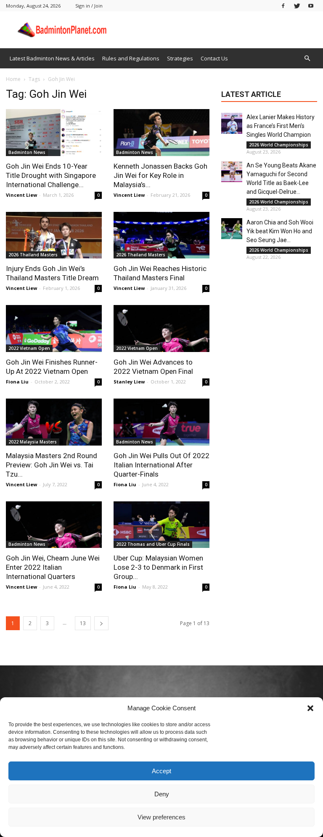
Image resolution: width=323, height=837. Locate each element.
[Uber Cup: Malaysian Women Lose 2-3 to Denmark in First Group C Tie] (161, 524)
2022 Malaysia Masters (32, 442)
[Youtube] (310, 5)
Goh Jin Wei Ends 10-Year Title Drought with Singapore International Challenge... (51, 175)
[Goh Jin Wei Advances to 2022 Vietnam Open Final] (161, 328)
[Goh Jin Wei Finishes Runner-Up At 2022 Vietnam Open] (54, 328)
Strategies (180, 58)
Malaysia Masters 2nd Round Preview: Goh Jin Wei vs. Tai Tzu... (51, 464)
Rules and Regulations (130, 58)
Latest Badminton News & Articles (52, 58)
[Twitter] (297, 5)
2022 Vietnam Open (29, 348)
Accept (161, 770)
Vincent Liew (21, 195)
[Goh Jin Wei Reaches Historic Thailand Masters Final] (161, 235)
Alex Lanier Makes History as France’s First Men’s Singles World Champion (280, 126)
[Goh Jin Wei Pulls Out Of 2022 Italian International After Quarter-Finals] (161, 422)
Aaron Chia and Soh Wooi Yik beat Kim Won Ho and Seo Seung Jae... (279, 231)
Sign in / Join (89, 6)
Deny (161, 794)
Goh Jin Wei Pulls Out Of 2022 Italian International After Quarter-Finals (161, 464)
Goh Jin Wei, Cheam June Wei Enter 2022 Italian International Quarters (53, 567)
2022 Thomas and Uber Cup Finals (153, 544)
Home (13, 79)
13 (83, 623)
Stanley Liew (129, 381)
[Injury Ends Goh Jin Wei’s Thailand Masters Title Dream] (54, 235)
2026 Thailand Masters (33, 255)
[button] (310, 708)
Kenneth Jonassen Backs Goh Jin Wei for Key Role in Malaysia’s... (160, 175)
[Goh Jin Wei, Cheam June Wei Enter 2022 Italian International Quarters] (54, 524)
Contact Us (214, 58)
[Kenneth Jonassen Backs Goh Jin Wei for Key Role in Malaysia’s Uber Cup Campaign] (161, 132)
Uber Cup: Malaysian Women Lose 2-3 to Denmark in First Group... (158, 567)
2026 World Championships (278, 145)
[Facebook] (283, 5)
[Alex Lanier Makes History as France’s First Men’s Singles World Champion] (231, 123)
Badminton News (26, 152)
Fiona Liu (17, 381)
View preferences (161, 817)
